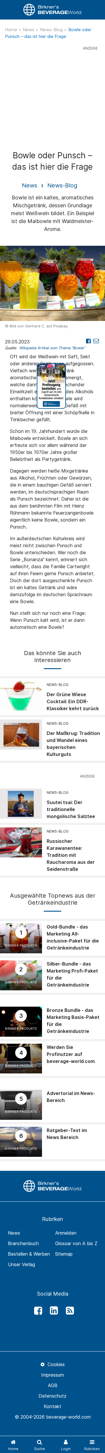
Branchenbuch (23, 1243)
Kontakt (52, 1406)
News (29, 29)
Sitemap (64, 1254)
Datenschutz (52, 1396)
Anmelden (65, 1233)
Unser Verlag (21, 1264)
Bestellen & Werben (29, 1254)
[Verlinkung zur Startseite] (52, 9)
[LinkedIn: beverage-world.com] (52, 1311)
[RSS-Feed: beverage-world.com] (68, 1311)
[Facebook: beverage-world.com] (36, 1311)
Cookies (55, 1364)
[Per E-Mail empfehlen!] (96, 341)
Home (11, 29)
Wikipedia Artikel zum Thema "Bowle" (52, 348)
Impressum (52, 1375)
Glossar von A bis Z (76, 1243)
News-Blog (52, 29)
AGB (52, 1385)
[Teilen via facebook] (88, 341)
